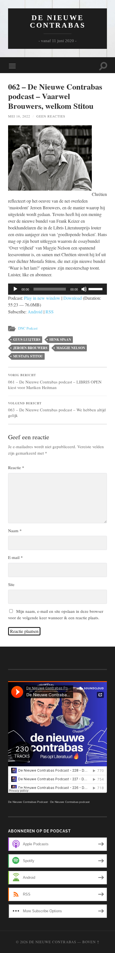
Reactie (16, 467)
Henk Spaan (60, 339)
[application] (57, 289)
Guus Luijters (26, 339)
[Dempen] (84, 289)
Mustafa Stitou (28, 356)
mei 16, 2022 (19, 116)
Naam (15, 530)
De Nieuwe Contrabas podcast (70, 801)
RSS (49, 312)
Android (35, 312)
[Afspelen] (15, 289)
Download (72, 298)
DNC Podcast (28, 328)
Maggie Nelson (70, 347)
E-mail (15, 557)
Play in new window (42, 298)
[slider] (96, 289)
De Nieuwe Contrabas (57, 21)
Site (11, 584)
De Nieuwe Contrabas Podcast (28, 801)
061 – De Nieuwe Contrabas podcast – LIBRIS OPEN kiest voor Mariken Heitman (55, 381)
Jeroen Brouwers (30, 347)
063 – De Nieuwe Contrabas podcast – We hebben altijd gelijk (57, 409)
